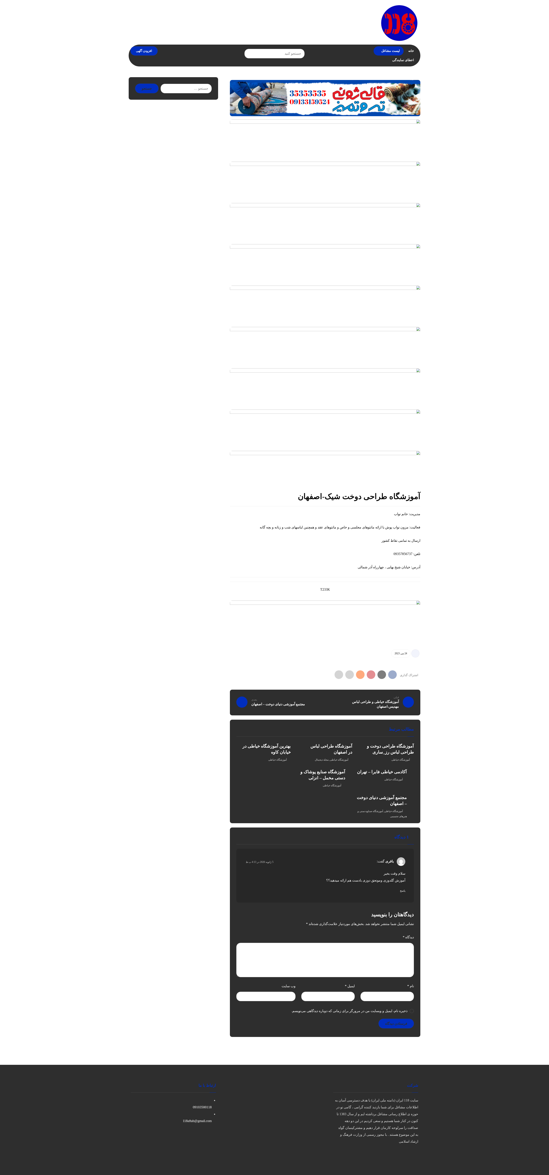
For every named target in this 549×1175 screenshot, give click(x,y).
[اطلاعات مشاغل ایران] (399, 23)
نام (410, 986)
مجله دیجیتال (322, 759)
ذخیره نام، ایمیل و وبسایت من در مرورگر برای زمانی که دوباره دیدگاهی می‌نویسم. (349, 1011)
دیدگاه (408, 937)
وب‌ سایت (289, 986)
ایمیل (350, 986)
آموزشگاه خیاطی (400, 759)
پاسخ (402, 890)
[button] (249, 54)
